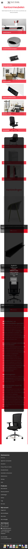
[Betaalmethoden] (4, 545)
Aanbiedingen (4, 494)
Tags (2, 500)
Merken (2, 497)
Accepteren (13, 279)
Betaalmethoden (4, 470)
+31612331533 (5, 526)
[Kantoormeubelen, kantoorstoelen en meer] (13, 2)
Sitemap (2, 479)
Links (2, 482)
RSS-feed (3, 503)
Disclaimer (3, 463)
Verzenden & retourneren (6, 473)
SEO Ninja (20, 543)
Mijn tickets (3, 516)
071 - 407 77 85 (5, 525)
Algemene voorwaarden (6, 460)
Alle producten (4, 488)
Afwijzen (14, 282)
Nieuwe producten (5, 491)
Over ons (3, 457)
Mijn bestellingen (4, 513)
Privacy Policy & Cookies (6, 467)
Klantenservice (4, 476)
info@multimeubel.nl (6, 528)
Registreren (3, 510)
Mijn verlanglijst (4, 519)
